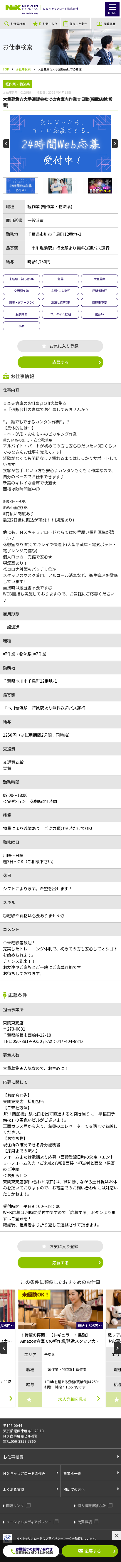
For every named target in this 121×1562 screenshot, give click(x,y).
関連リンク (15, 1505)
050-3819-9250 (22, 1041)
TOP (6, 69)
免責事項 (85, 1521)
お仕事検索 (23, 69)
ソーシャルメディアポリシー (29, 1521)
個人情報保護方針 (92, 1505)
